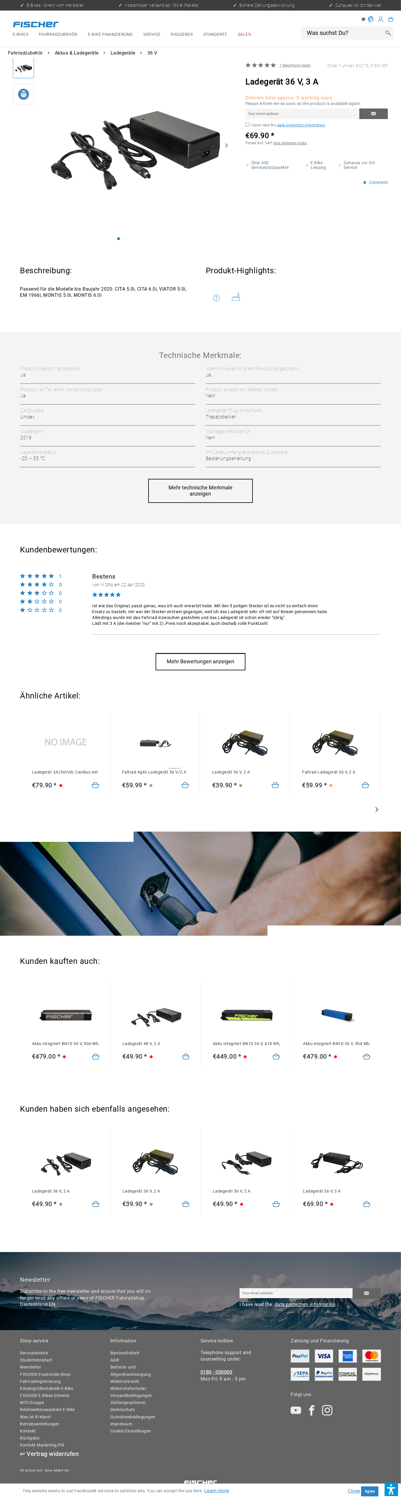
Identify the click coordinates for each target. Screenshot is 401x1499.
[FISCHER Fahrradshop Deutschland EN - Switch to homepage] (36, 25)
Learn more (216, 1490)
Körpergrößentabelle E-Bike (46, 1388)
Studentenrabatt (36, 1360)
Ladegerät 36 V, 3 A (322, 1191)
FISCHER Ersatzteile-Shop (45, 1374)
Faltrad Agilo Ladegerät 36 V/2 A (154, 772)
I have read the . (288, 125)
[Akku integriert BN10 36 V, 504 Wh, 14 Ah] (96, 1057)
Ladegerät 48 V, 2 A (141, 1043)
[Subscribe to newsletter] (367, 1293)
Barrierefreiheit (125, 1353)
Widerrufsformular (128, 1388)
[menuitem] (20, 35)
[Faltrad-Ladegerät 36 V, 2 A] (366, 785)
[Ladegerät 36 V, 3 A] (367, 1204)
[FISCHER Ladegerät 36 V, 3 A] (336, 1163)
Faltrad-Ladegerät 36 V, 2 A (328, 772)
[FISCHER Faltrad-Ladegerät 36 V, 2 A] (335, 744)
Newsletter (30, 1367)
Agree (370, 1491)
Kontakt (28, 1431)
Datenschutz (122, 1409)
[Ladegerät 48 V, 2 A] (186, 1057)
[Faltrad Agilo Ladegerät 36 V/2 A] (185, 785)
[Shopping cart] (391, 19)
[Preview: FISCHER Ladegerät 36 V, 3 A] (23, 67)
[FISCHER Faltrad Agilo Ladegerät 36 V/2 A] (155, 744)
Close (354, 1491)
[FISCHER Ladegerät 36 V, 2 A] (245, 744)
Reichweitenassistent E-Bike (47, 1409)
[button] (391, 1489)
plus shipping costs (290, 143)
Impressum (121, 1424)
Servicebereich (34, 1353)
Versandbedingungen (131, 1395)
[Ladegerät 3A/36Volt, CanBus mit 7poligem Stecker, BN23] (65, 744)
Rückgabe (29, 1438)
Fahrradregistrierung (40, 1381)
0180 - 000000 (216, 1372)
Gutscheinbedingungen (133, 1417)
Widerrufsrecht (124, 1381)
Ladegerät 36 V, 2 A (231, 772)
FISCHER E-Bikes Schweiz (45, 1395)
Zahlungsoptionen (128, 1402)
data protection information (301, 125)
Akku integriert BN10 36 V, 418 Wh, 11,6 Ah (246, 1043)
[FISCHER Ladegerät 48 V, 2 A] (156, 1015)
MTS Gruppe (32, 1402)
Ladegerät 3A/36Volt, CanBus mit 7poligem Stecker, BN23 (65, 772)
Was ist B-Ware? (36, 1417)
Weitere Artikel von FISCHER (238, 298)
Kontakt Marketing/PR (42, 1445)
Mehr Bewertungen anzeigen (200, 661)
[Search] (388, 33)
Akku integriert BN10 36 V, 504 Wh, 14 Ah (66, 1043)
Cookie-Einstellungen (130, 1431)
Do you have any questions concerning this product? (220, 298)
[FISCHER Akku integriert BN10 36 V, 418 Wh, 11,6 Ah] (246, 1015)
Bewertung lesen (295, 65)
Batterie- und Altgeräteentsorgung (130, 1370)
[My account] (381, 19)
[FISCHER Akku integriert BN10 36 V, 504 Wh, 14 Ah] (66, 1015)
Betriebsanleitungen (39, 1424)
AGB (114, 1360)
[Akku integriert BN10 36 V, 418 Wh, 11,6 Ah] (276, 1057)
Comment (378, 182)
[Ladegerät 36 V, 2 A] (275, 785)
